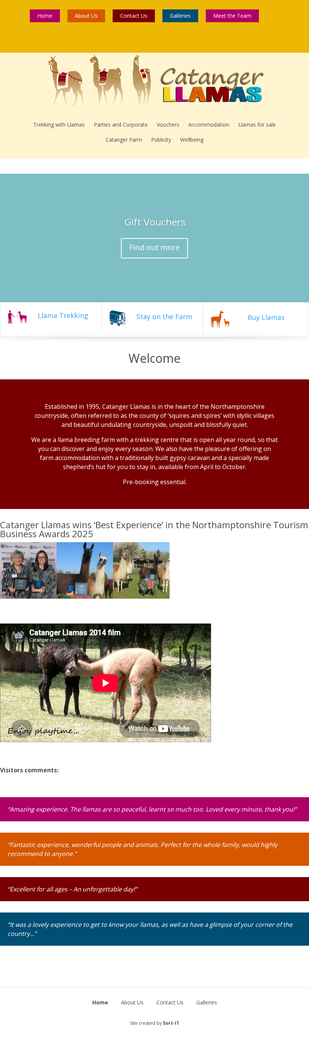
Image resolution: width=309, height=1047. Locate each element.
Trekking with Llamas (59, 124)
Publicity (161, 139)
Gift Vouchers (154, 222)
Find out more (154, 247)
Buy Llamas (266, 317)
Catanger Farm (124, 139)
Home (44, 15)
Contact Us (133, 15)
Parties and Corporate (121, 124)
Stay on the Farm (164, 316)
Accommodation (208, 124)
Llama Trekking (63, 315)
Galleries (180, 15)
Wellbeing (191, 139)
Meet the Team (232, 15)
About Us (86, 15)
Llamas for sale (257, 124)
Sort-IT (171, 1023)
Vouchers (168, 124)
